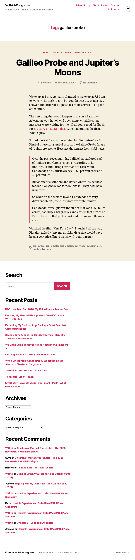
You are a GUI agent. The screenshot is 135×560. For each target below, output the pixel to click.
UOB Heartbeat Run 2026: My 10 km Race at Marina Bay (36, 309)
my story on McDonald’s (49, 129)
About (96, 5)
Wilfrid (47, 82)
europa (41, 246)
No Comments (90, 82)
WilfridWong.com (17, 5)
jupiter (92, 246)
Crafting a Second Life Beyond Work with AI (30, 354)
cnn (34, 246)
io (87, 246)
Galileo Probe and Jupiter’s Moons (67, 67)
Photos (105, 5)
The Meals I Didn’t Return (19, 376)
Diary (46, 52)
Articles (112, 9)
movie (100, 246)
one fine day (39, 249)
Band (113, 5)
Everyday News (62, 52)
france (49, 246)
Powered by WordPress (68, 552)
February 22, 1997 (67, 82)
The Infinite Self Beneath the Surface (26, 370)
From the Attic (82, 52)
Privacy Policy (83, 5)
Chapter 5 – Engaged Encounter (35, 522)
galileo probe (59, 246)
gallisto (70, 246)
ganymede (80, 246)
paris (48, 249)
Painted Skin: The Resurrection (35, 467)
